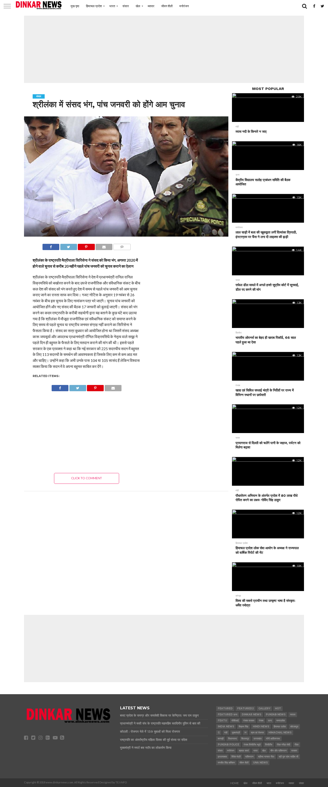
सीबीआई (235, 720)
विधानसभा (232, 738)
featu (222, 720)
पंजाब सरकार (248, 720)
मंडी (225, 732)
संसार (125, 6)
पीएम (296, 744)
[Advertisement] (164, 49)
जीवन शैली (167, 6)
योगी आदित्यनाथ (273, 738)
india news (226, 726)
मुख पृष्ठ (75, 6)
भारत (112, 6)
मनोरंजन (184, 6)
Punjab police (228, 744)
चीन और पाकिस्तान (278, 750)
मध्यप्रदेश (280, 720)
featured (225, 708)
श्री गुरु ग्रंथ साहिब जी (288, 756)
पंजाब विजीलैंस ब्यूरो (252, 744)
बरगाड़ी (221, 738)
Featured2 (245, 708)
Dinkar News (251, 714)
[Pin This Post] (86, 245)
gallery (264, 708)
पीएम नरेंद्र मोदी (283, 744)
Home (234, 783)
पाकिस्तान (249, 756)
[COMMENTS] (122, 245)
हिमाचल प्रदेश (94, 6)
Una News (260, 762)
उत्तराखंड (257, 738)
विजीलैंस (268, 744)
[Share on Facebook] (51, 245)
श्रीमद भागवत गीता (266, 756)
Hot (278, 708)
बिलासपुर (245, 738)
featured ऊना (227, 714)
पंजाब (261, 720)
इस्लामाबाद (222, 756)
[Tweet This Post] (68, 245)
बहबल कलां (244, 750)
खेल (138, 6)
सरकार (294, 750)
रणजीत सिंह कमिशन (226, 762)
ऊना (270, 720)
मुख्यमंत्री (236, 732)
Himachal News (280, 732)
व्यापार (151, 6)
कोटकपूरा (294, 726)
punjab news (275, 714)
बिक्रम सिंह (243, 726)
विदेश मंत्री (236, 756)
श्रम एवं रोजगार (257, 732)
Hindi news (261, 726)
